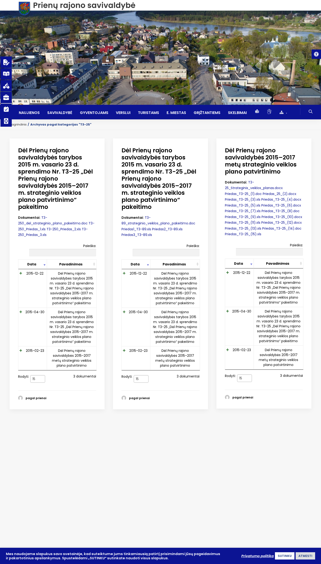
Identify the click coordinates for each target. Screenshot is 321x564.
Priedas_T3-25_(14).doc (281, 228)
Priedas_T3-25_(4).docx (281, 199)
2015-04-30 (34, 312)
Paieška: (89, 245)
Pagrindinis (18, 124)
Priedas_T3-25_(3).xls (242, 199)
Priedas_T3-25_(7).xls (243, 211)
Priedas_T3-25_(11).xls (242, 222)
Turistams (148, 113)
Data (31, 264)
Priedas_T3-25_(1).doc (243, 193)
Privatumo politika (257, 556)
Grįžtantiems (207, 113)
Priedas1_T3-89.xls (136, 229)
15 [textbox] (33, 379)
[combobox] (37, 379)
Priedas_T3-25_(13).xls (243, 228)
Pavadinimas (70, 264)
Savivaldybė (59, 113)
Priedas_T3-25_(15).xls (243, 234)
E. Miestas (176, 113)
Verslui (123, 113)
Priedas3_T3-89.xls (136, 234)
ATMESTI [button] (305, 556)
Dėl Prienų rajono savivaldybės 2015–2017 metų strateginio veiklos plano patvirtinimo (71, 358)
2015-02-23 (35, 350)
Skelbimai (237, 113)
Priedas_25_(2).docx (279, 193)
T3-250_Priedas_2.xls (64, 229)
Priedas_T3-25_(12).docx (281, 222)
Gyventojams (94, 113)
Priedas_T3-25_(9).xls (243, 217)
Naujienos (29, 113)
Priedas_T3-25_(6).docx (281, 205)
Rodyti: (26, 377)
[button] (316, 54)
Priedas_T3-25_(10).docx (282, 217)
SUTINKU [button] (285, 556)
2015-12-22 (34, 273)
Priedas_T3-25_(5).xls (242, 205)
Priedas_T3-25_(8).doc (281, 211)
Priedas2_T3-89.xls (167, 229)
